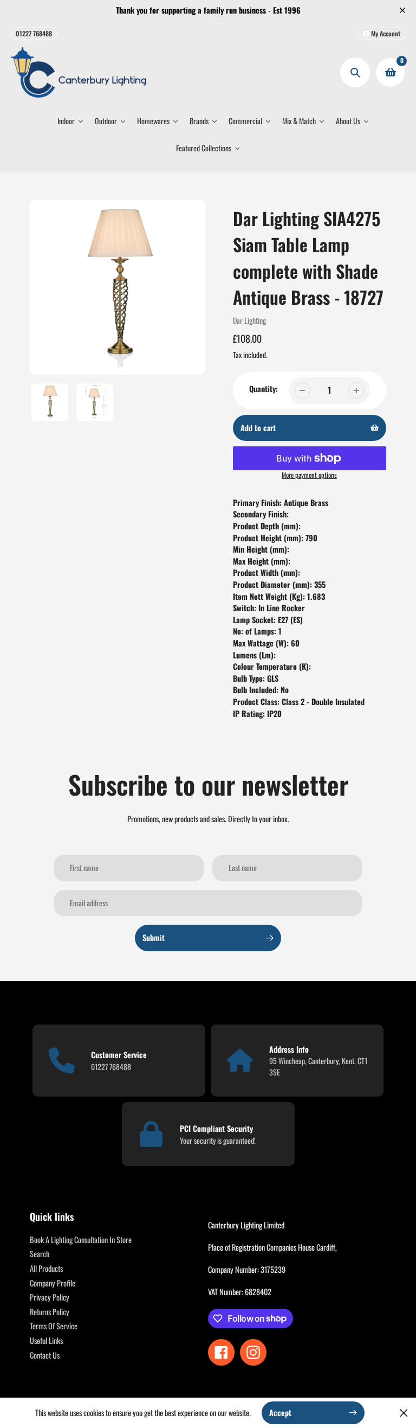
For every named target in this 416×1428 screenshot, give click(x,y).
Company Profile (52, 1283)
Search (39, 1253)
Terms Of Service (53, 1325)
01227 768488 (34, 33)
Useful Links (46, 1340)
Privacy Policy (49, 1297)
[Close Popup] (404, 1412)
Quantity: (263, 388)
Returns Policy (49, 1311)
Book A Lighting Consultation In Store (81, 1239)
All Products (46, 1268)
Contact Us (45, 1355)
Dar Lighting (249, 320)
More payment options (309, 475)
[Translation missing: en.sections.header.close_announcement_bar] (402, 10)
